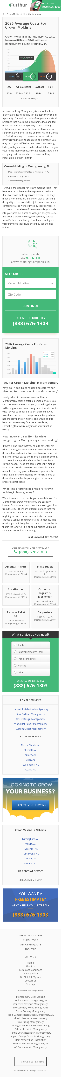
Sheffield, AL (30, 750)
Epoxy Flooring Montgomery (30, 1011)
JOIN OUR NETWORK (31, 805)
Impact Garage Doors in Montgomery (30, 1036)
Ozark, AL (30, 769)
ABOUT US (30, 949)
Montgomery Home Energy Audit (30, 1007)
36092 (38, 879)
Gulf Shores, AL (30, 764)
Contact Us (30, 980)
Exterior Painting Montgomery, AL (30, 1043)
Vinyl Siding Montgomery (31, 1021)
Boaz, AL (30, 759)
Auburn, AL (30, 754)
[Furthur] (18, 5)
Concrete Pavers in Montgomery (30, 1004)
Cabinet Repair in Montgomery (30, 1029)
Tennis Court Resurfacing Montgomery (30, 1032)
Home (30, 962)
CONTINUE (30, 306)
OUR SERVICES (30, 940)
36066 (30, 879)
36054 (23, 879)
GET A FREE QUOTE (30, 944)
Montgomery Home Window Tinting (30, 1025)
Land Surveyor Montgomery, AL (30, 1000)
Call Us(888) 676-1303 (32, 1061)
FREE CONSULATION (30, 935)
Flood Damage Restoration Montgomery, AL (30, 1014)
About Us (30, 966)
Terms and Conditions (30, 969)
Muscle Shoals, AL (30, 745)
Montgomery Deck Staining (30, 996)
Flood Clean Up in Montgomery (30, 1018)
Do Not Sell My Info (30, 977)
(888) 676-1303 (30, 323)
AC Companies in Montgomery (30, 1047)
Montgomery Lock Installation (30, 1039)
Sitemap (30, 984)
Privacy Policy (30, 973)
